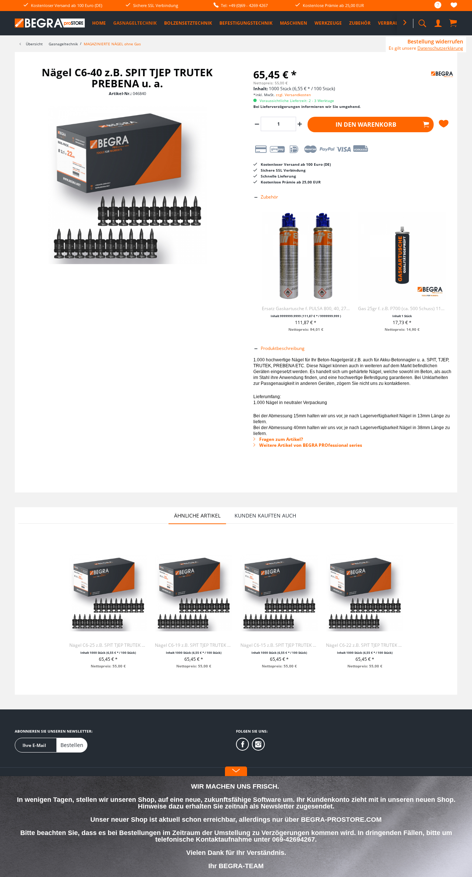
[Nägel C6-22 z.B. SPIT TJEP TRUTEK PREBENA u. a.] (364, 593)
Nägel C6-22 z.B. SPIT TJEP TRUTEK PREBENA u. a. (364, 645)
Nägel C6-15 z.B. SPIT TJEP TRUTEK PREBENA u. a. (279, 645)
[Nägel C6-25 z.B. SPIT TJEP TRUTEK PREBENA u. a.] (108, 593)
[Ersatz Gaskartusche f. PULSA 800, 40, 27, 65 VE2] (306, 256)
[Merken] (444, 124)
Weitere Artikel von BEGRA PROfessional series (310, 445)
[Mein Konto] (438, 22)
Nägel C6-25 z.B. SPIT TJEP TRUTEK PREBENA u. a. (108, 645)
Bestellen (71, 744)
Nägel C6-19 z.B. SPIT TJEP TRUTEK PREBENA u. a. (193, 645)
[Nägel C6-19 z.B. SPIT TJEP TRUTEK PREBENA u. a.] (193, 593)
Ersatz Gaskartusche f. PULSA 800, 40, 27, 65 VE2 (306, 308)
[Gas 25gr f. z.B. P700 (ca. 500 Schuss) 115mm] (402, 256)
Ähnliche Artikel (197, 515)
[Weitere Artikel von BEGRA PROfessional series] (435, 79)
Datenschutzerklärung (440, 48)
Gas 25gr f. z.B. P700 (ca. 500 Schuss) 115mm (402, 308)
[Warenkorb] (453, 22)
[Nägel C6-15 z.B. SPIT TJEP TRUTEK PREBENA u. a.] (279, 593)
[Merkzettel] (454, 6)
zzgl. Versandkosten (293, 94)
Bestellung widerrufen (435, 41)
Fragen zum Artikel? (280, 439)
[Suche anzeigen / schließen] (422, 21)
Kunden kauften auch (265, 515)
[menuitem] (434, 5)
